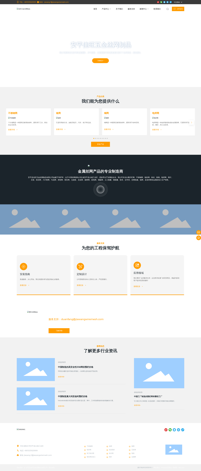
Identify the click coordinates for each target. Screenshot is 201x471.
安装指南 (25, 274)
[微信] (161, 2)
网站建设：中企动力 (160, 467)
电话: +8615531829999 (29, 451)
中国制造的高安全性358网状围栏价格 (75, 367)
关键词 (175, 467)
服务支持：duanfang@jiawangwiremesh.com (76, 319)
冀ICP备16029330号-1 (144, 467)
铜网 (106, 113)
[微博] (158, 2)
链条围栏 (112, 450)
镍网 (58, 113)
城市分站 (181, 467)
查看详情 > (12, 130)
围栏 (110, 457)
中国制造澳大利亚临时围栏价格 (72, 396)
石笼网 (133, 450)
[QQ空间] (167, 2)
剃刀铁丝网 (90, 453)
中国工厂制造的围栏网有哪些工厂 (148, 396)
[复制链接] (171, 2)
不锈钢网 (12, 113)
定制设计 (82, 274)
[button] (19, 81)
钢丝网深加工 (91, 457)
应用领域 (139, 272)
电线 (132, 453)
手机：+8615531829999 (28, 2)
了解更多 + (100, 61)
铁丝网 (111, 453)
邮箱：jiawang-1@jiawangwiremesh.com (54, 2)
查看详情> (137, 405)
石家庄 (169, 467)
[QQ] (164, 2)
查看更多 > (24, 285)
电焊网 (155, 113)
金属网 (133, 457)
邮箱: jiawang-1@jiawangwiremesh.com (36, 455)
